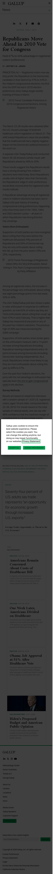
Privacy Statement (31, 441)
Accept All (14, 448)
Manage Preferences (34, 448)
